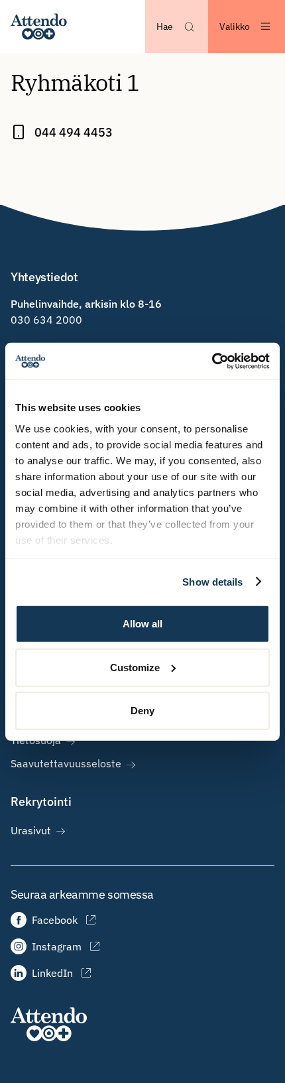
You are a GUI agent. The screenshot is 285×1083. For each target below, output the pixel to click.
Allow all (142, 623)
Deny (142, 710)
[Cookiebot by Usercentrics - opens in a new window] (212, 360)
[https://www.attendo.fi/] (39, 26)
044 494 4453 (73, 132)
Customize (135, 666)
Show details (212, 581)
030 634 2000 (46, 319)
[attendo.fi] (49, 1024)
